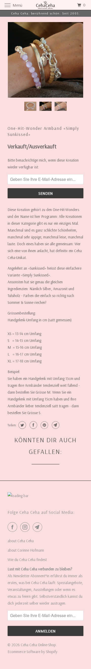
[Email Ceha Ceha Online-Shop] (38, 527)
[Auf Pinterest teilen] (43, 425)
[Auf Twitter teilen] (21, 425)
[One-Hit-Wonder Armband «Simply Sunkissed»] (45, 60)
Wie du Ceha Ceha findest (27, 559)
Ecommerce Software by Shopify (32, 651)
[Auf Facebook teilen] (32, 425)
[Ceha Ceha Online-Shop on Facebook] (13, 527)
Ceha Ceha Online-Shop (38, 644)
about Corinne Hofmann (26, 550)
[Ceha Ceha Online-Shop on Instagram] (26, 527)
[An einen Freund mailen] (55, 425)
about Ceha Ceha (21, 540)
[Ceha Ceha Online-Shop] (45, 5)
